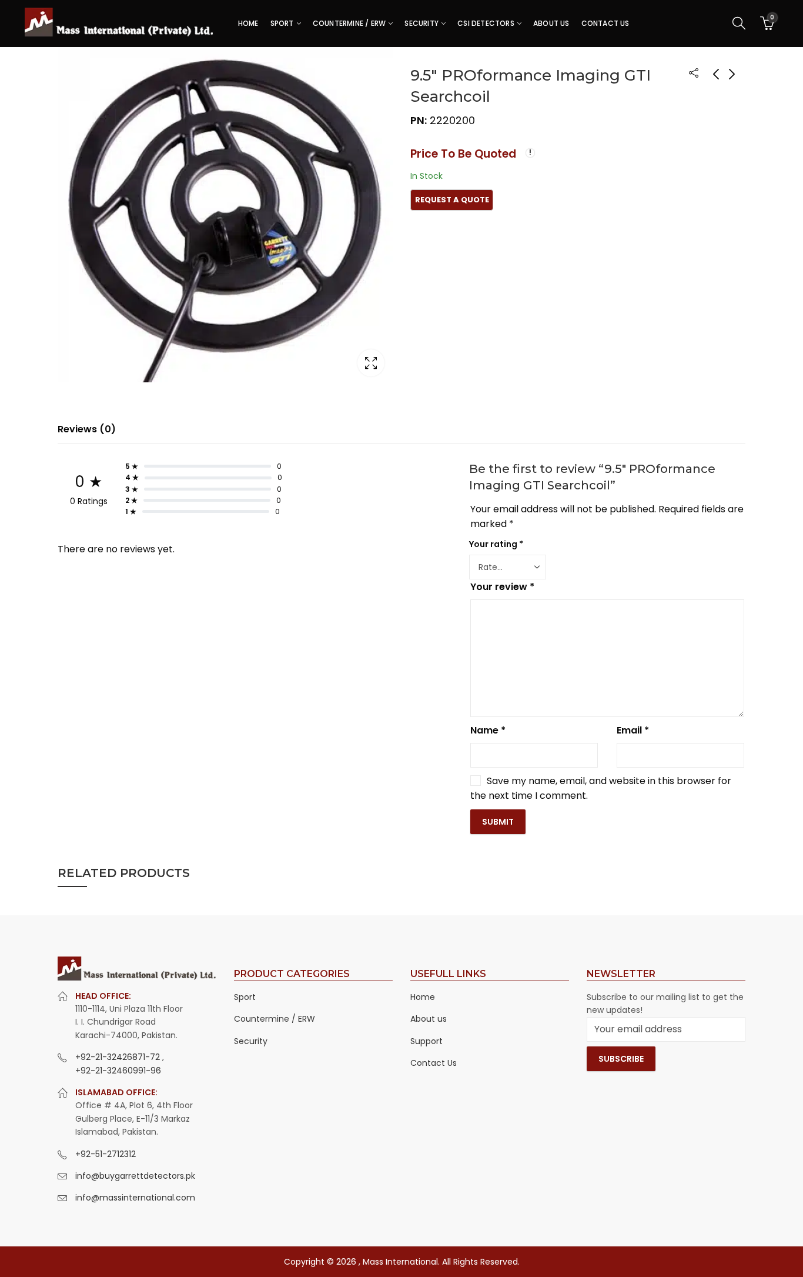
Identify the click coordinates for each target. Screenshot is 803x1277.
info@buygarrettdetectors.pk (135, 1176)
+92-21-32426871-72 (118, 1057)
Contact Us (433, 1063)
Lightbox (370, 362)
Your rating (496, 544)
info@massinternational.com (135, 1197)
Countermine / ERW (274, 1019)
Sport (245, 997)
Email (633, 730)
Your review (502, 587)
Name (488, 730)
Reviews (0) (87, 429)
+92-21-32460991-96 (118, 1070)
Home (422, 997)
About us (428, 1019)
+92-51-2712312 (105, 1154)
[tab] (87, 429)
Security (250, 1041)
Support (426, 1041)
